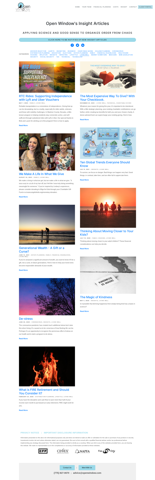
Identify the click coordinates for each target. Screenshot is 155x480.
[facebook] (72, 45)
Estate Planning (81, 53)
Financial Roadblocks (106, 53)
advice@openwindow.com (87, 473)
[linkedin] (82, 45)
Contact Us (67, 468)
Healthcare (123, 53)
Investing (63, 54)
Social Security (47, 56)
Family (92, 53)
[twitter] (77, 45)
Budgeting (61, 51)
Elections (67, 53)
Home (77, 7)
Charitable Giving (85, 51)
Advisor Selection (38, 51)
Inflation (44, 54)
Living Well (84, 54)
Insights (53, 54)
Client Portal (145, 7)
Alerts (52, 51)
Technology (77, 56)
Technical (65, 56)
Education (56, 53)
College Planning (102, 51)
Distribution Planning (40, 53)
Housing (33, 54)
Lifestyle (74, 54)
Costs (116, 7)
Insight (124, 7)
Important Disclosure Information (66, 432)
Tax (57, 56)
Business (72, 51)
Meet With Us (87, 468)
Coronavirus (117, 51)
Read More (23, 125)
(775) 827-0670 (61, 473)
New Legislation (126, 54)
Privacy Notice (30, 432)
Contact (133, 7)
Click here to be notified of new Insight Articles (77, 40)
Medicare (113, 54)
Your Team (86, 7)
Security (34, 56)
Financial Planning (102, 7)
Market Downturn (99, 54)
